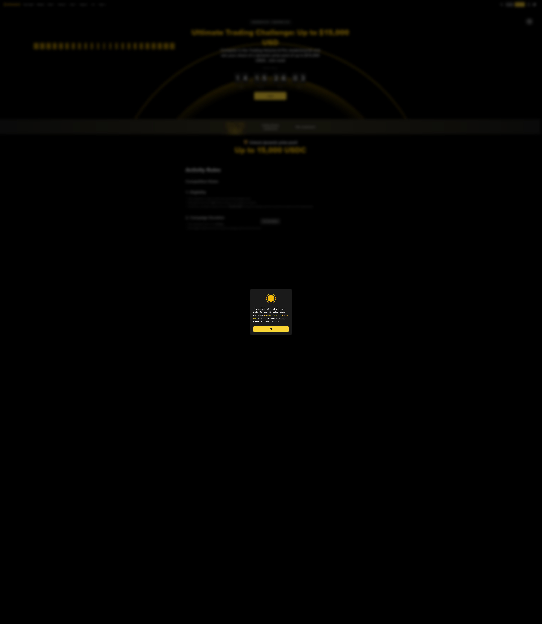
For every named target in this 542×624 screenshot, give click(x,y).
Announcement (270, 315)
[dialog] (271, 312)
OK (271, 329)
